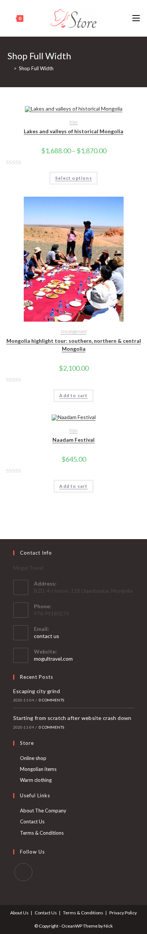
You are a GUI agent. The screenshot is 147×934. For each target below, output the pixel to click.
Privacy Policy (123, 913)
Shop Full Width (36, 68)
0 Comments (51, 700)
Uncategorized (73, 331)
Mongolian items (38, 769)
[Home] (9, 68)
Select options (73, 178)
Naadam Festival (73, 439)
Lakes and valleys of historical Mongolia (73, 131)
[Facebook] (23, 872)
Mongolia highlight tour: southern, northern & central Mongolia (73, 345)
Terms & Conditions (42, 833)
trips (73, 122)
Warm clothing (36, 780)
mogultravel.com (53, 658)
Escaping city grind (36, 691)
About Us (19, 913)
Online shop (33, 758)
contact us (46, 636)
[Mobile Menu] (136, 18)
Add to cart (73, 395)
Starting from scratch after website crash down (72, 718)
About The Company (43, 811)
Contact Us (32, 821)
